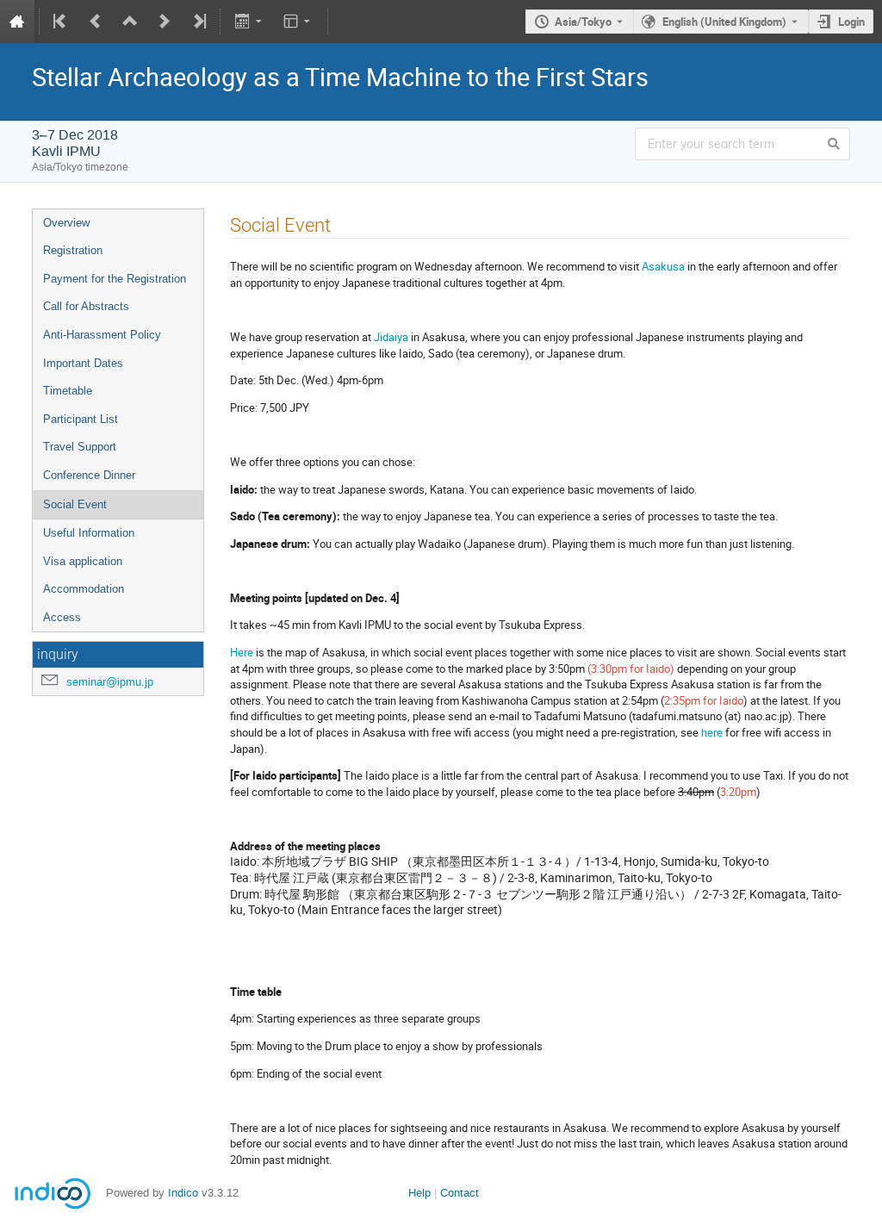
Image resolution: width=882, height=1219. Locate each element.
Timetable (67, 390)
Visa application (82, 561)
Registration (72, 250)
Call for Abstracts (86, 306)
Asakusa (663, 266)
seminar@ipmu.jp (109, 682)
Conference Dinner (89, 475)
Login (851, 21)
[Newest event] (198, 21)
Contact (459, 1192)
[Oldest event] (61, 21)
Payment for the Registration (114, 278)
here (712, 732)
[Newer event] (164, 21)
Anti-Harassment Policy (102, 334)
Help (419, 1192)
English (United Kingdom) (724, 21)
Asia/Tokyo (583, 21)
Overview (66, 222)
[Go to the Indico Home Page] (17, 21)
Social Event (75, 504)
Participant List (80, 419)
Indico (183, 1192)
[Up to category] (130, 21)
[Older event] (95, 21)
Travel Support (79, 446)
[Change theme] (298, 21)
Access (62, 617)
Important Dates (83, 363)
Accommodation (83, 588)
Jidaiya (391, 337)
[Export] (249, 21)
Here (241, 652)
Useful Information (88, 532)
